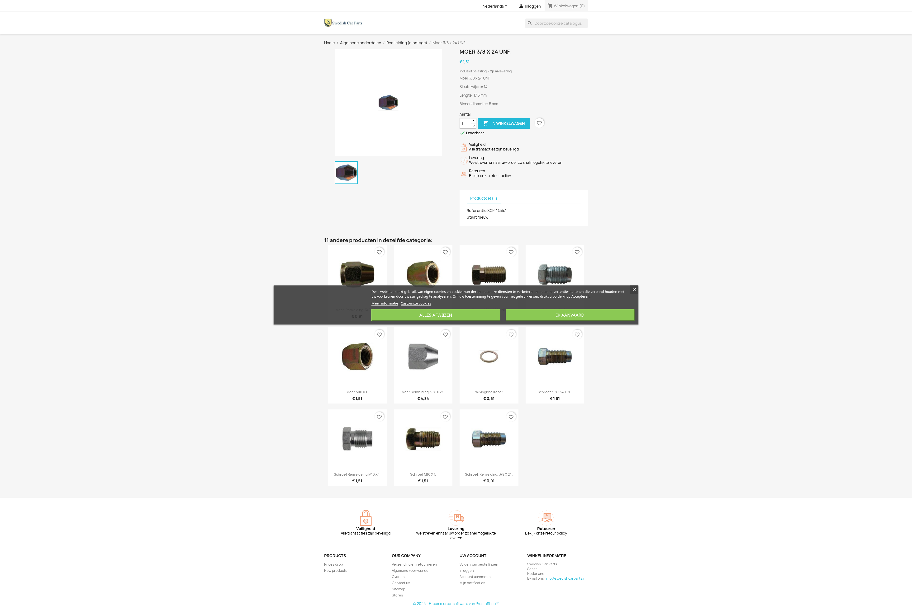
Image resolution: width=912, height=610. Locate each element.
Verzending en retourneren (414, 564)
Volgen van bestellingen (479, 564)
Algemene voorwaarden (411, 570)
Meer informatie (384, 303)
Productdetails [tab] (483, 198)
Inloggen (467, 570)
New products (335, 570)
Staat (472, 217)
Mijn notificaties (472, 583)
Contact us (401, 583)
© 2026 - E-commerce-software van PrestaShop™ (456, 603)
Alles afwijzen (435, 315)
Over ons (399, 576)
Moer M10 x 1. (357, 392)
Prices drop (333, 564)
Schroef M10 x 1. (423, 474)
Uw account (473, 555)
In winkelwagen (504, 123)
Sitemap (398, 589)
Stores (397, 595)
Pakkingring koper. (489, 392)
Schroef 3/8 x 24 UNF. (555, 392)
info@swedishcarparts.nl (566, 578)
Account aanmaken (475, 576)
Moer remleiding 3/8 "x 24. (423, 392)
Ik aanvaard (570, 315)
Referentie (477, 210)
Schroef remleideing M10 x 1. (357, 474)
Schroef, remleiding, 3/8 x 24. (489, 474)
